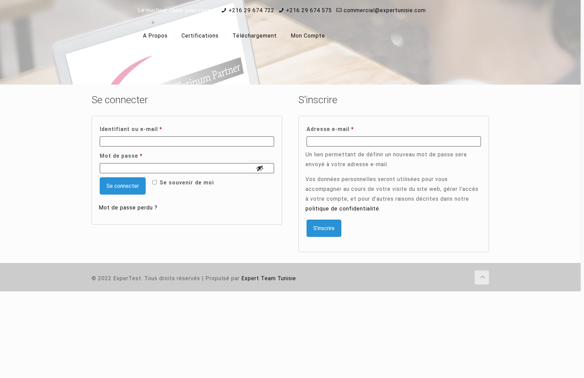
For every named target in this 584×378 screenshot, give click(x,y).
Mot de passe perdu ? (128, 207)
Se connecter (122, 186)
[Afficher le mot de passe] (259, 168)
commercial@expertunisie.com (385, 10)
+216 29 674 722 (251, 10)
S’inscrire (324, 228)
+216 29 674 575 (309, 10)
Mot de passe (137, 155)
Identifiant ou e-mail (147, 129)
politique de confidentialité (342, 208)
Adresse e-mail (346, 129)
